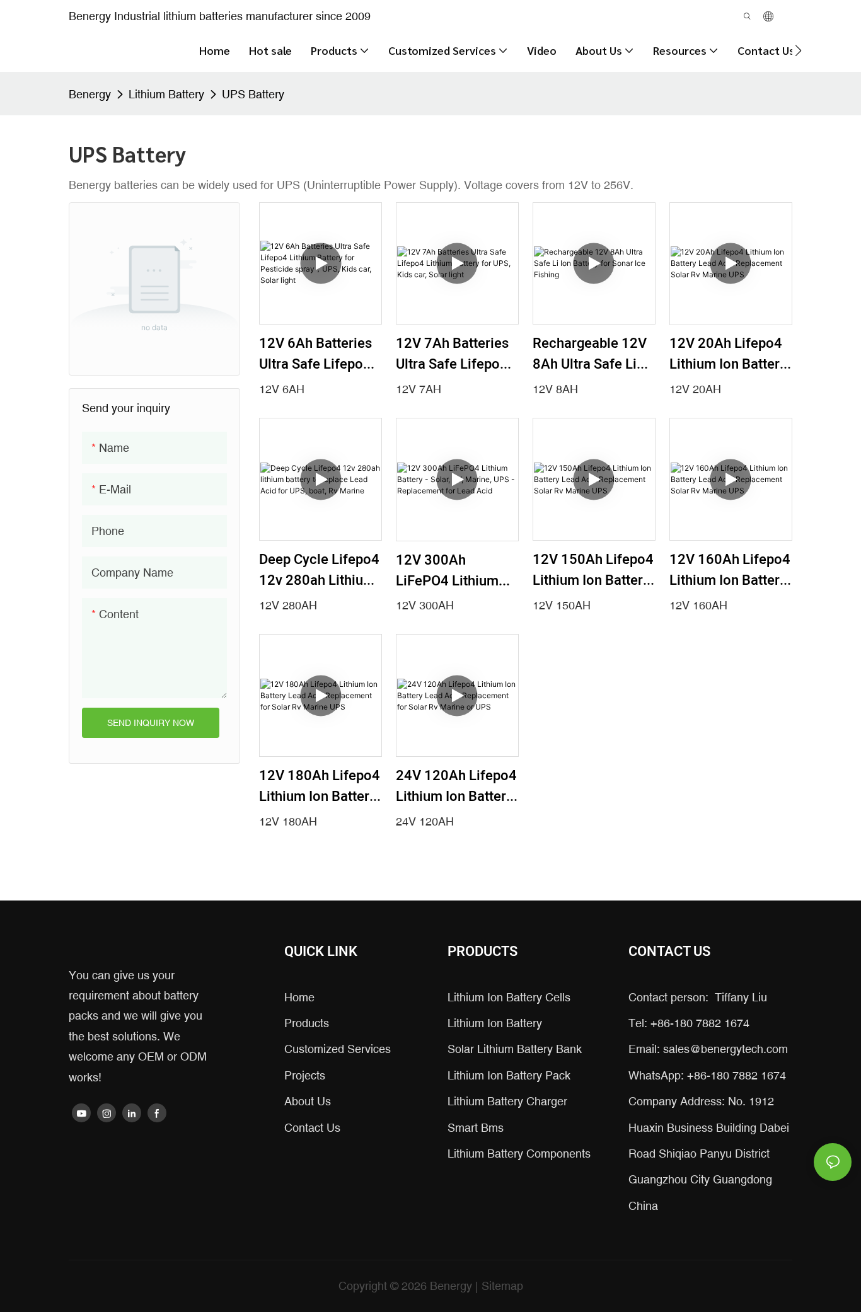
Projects (304, 1075)
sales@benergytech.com (725, 1049)
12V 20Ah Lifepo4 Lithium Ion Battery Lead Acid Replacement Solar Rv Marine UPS (728, 354)
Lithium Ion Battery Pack (509, 1075)
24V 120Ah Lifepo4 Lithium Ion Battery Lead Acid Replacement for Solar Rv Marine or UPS (456, 786)
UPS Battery (253, 94)
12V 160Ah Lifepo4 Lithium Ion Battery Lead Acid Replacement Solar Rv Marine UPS (729, 570)
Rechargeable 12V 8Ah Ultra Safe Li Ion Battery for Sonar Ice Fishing (590, 354)
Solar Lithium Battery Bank (515, 1049)
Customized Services (337, 1049)
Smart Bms (476, 1127)
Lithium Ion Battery (495, 1023)
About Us (307, 1101)
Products (306, 1023)
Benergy (90, 94)
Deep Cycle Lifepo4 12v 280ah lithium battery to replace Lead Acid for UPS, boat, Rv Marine (319, 570)
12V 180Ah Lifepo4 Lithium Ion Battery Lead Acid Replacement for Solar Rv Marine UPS (319, 786)
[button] (798, 50)
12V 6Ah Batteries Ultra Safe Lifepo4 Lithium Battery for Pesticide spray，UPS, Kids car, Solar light (320, 354)
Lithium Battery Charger (507, 1101)
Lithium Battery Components (519, 1153)
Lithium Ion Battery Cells (509, 997)
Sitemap (502, 1285)
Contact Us (312, 1127)
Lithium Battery (166, 94)
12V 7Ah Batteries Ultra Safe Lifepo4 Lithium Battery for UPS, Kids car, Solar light (457, 354)
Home (299, 997)
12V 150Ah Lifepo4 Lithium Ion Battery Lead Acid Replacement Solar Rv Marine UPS (593, 570)
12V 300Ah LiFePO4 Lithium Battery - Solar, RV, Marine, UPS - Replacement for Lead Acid (453, 571)
